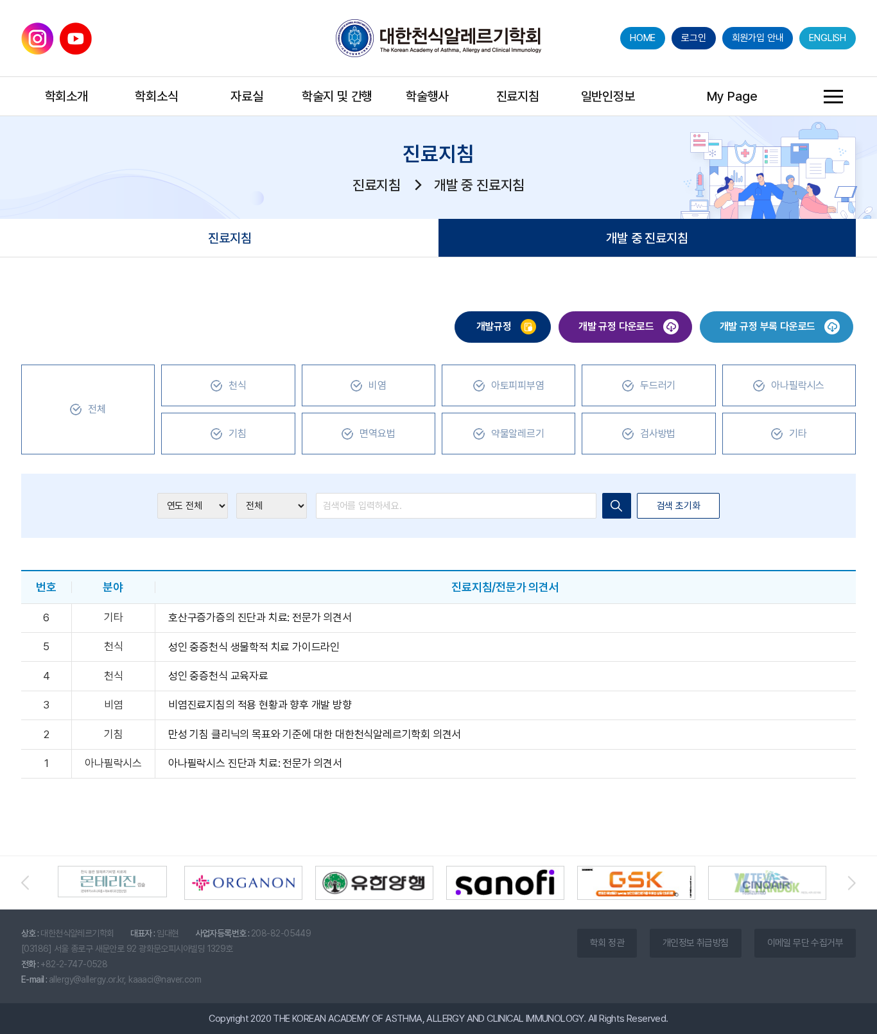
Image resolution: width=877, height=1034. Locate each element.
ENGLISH (827, 38)
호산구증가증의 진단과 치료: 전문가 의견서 (260, 617)
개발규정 (495, 326)
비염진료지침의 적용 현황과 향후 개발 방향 (260, 704)
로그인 (693, 38)
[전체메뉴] (833, 96)
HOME (643, 38)
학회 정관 (607, 943)
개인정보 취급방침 (696, 943)
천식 (238, 385)
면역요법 (377, 433)
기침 (238, 433)
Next (846, 883)
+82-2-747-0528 (73, 964)
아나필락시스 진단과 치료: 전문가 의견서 (255, 763)
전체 (97, 409)
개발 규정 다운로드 (617, 326)
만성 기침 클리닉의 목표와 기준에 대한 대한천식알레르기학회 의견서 (314, 734)
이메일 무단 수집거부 (805, 943)
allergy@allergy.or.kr (86, 979)
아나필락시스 (797, 385)
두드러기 (657, 385)
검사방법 (657, 433)
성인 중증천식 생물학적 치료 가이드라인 (254, 647)
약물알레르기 (517, 433)
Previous (30, 883)
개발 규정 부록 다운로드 (769, 326)
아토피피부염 (517, 385)
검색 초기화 (678, 506)
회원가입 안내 (758, 38)
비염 (377, 385)
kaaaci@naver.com (164, 979)
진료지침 (229, 238)
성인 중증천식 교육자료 (218, 675)
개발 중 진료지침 (647, 238)
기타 (798, 433)
